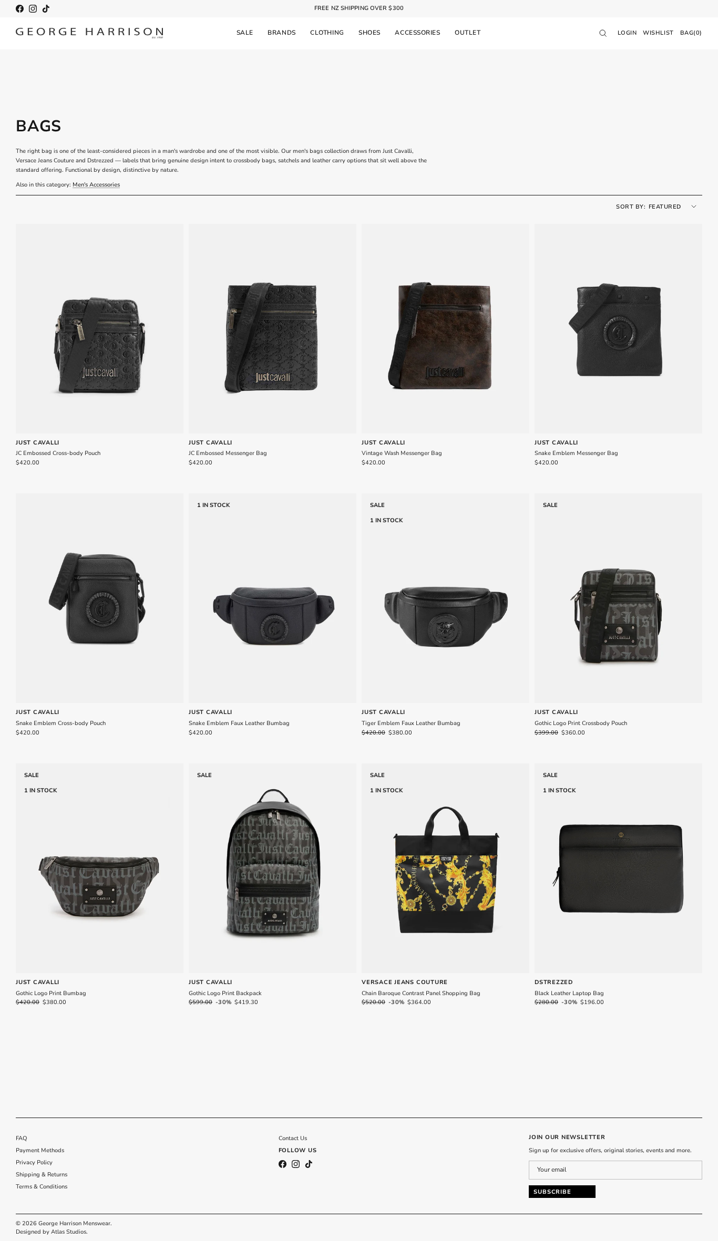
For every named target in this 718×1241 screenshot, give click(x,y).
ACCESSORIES (417, 32)
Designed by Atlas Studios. (52, 1232)
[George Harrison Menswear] (89, 33)
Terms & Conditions (41, 1187)
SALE (245, 32)
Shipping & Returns (41, 1174)
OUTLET (467, 32)
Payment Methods (40, 1150)
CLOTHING (327, 32)
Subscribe (552, 1192)
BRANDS (281, 32)
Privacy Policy (34, 1162)
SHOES (369, 32)
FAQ (21, 1138)
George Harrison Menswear (74, 1223)
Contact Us (293, 1138)
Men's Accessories (96, 185)
